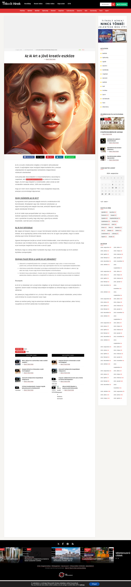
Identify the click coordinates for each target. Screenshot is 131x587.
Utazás (111, 236)
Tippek (104, 236)
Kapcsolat (61, 4)
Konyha (115, 221)
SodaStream (105, 233)
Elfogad (94, 584)
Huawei (113, 215)
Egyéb (104, 61)
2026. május (117, 251)
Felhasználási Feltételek (77, 566)
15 (112, 188)
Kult (86, 11)
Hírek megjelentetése (44, 566)
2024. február (104, 309)
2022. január (117, 357)
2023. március (117, 329)
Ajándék (104, 212)
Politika (22, 11)
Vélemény (105, 107)
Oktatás (110, 230)
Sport (107, 11)
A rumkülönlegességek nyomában (69, 559)
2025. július (117, 271)
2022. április (104, 353)
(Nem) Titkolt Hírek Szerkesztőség (75, 568)
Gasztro (79, 11)
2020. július (104, 395)
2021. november (118, 360)
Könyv (103, 227)
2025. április (104, 278)
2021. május (117, 374)
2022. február (104, 357)
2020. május (104, 398)
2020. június (117, 395)
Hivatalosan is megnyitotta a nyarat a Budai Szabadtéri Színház (14, 560)
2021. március (117, 377)
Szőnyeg (115, 233)
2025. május (117, 275)
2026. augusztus (105, 247)
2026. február (104, 257)
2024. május (117, 302)
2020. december (105, 384)
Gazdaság (93, 11)
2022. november (118, 336)
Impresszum (65, 566)
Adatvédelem (90, 566)
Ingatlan (61, 11)
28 (109, 194)
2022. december (105, 336)
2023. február (104, 333)
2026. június (104, 251)
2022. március (117, 353)
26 (102, 194)
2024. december (105, 285)
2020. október (104, 391)
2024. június (104, 302)
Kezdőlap (27, 4)
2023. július (117, 323)
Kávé (114, 224)
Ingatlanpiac (105, 221)
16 (116, 188)
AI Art (25, 349)
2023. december (105, 312)
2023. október (104, 316)
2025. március (117, 278)
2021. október (104, 364)
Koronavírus (105, 224)
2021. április (104, 377)
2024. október (104, 292)
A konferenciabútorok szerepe (112, 132)
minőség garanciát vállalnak (34, 179)
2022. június (104, 350)
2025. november (118, 261)
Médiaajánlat (56, 566)
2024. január (117, 309)
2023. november (118, 312)
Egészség (45, 11)
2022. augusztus (105, 347)
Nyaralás (118, 227)
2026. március (117, 254)
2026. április (104, 254)
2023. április (104, 329)
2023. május (117, 326)
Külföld (30, 11)
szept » (106, 201)
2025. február (104, 281)
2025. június (104, 275)
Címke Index (50, 4)
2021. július (117, 371)
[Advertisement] (50, 32)
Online (118, 230)
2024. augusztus (105, 299)
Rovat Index (38, 4)
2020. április (117, 398)
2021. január (117, 381)
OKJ (103, 230)
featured (104, 215)
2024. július (117, 299)
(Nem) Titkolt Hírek (50, 59)
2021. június (104, 374)
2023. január (117, 333)
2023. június (104, 326)
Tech (100, 11)
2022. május (117, 350)
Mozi (111, 227)
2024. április (104, 305)
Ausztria (113, 212)
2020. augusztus (118, 391)
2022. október (104, 340)
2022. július (117, 347)
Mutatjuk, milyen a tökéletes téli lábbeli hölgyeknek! (98, 560)
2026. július (117, 247)
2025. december (105, 261)
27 (106, 194)
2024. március (117, 305)
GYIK (69, 4)
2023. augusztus (105, 323)
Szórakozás (70, 11)
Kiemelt (53, 11)
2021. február (104, 381)
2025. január (117, 281)
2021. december (105, 360)
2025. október (104, 264)
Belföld (37, 11)
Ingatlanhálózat (115, 218)
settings (82, 585)
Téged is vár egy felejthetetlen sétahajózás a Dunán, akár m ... (41, 560)
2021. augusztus (105, 371)
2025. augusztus (105, 271)
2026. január (117, 257)
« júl (102, 201)
